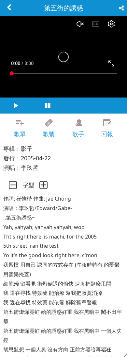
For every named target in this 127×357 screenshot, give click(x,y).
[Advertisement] (63, 349)
